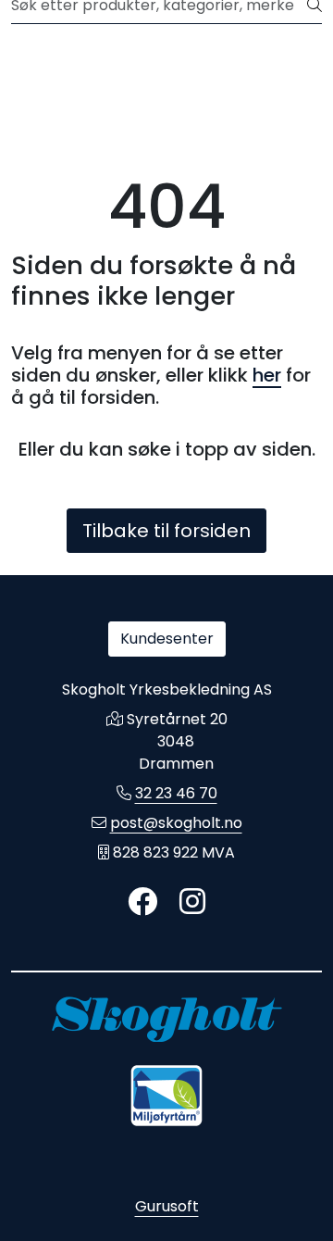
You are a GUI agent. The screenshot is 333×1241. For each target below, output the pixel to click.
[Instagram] (192, 902)
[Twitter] (142, 902)
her (267, 375)
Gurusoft (167, 1206)
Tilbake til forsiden (166, 531)
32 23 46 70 (176, 793)
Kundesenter (167, 638)
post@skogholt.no (176, 823)
